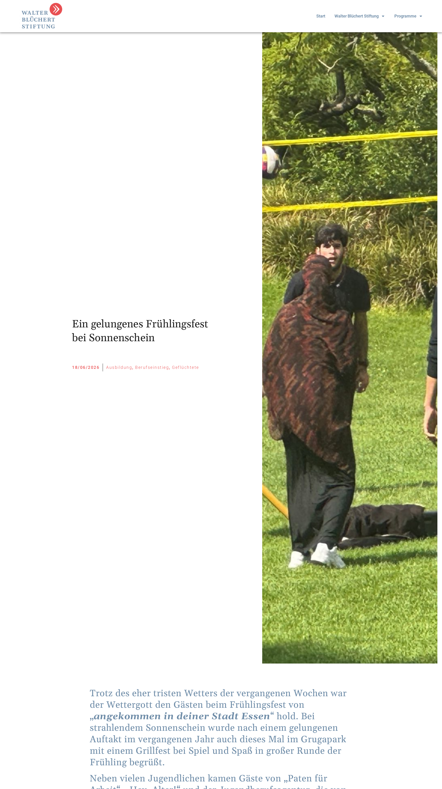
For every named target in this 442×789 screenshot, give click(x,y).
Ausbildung (119, 367)
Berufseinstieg (152, 367)
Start (320, 16)
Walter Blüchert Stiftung (356, 16)
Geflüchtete (185, 367)
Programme (405, 16)
